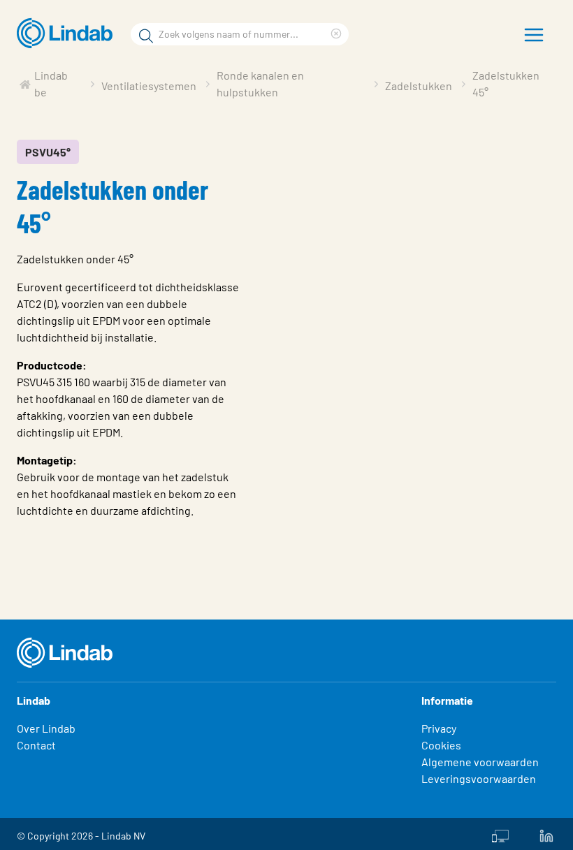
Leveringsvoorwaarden (478, 778)
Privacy (438, 728)
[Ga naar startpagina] (68, 33)
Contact (36, 745)
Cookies (441, 745)
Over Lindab (46, 728)
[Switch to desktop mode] (500, 833)
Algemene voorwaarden (480, 761)
